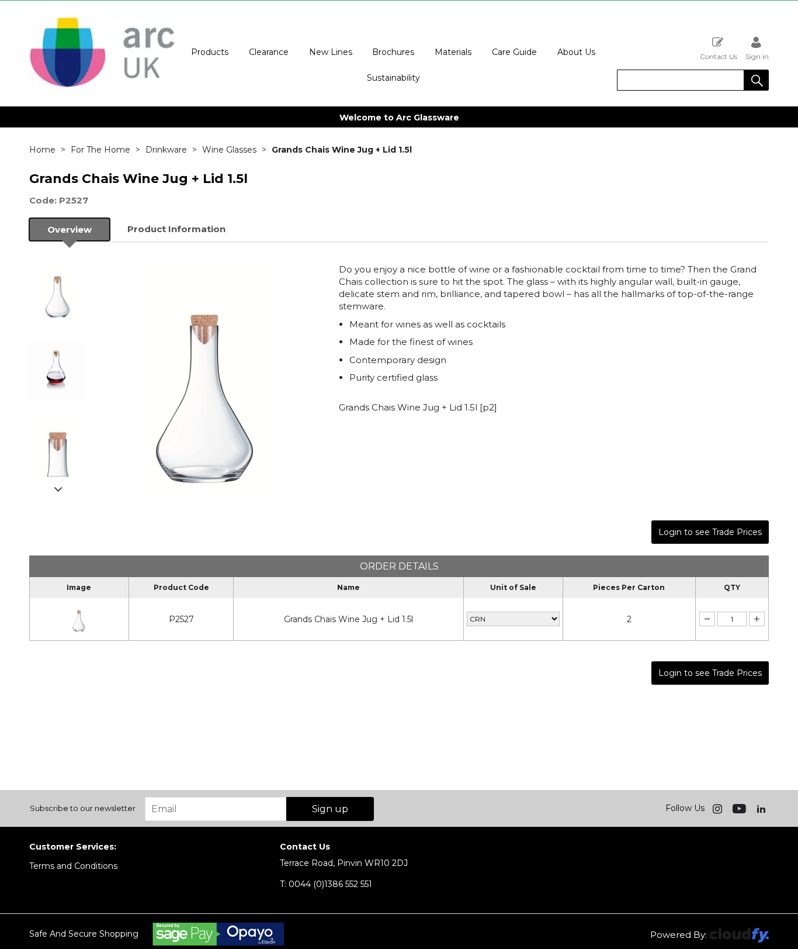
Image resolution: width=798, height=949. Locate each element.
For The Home (100, 149)
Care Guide (514, 52)
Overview (69, 229)
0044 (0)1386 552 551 (326, 884)
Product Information (176, 228)
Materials (453, 52)
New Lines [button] (330, 52)
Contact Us (718, 56)
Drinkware (166, 149)
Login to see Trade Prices (710, 532)
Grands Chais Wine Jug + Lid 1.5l (348, 619)
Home (42, 149)
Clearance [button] (269, 52)
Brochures (393, 52)
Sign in (757, 56)
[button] (756, 80)
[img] (718, 808)
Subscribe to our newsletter (83, 808)
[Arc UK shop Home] (102, 86)
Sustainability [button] (393, 78)
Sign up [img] (330, 809)
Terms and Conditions (73, 866)
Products (209, 52)
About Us (576, 52)
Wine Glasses (229, 149)
